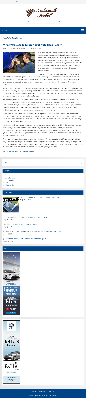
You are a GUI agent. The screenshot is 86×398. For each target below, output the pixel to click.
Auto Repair (37, 48)
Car (6, 183)
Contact (10, 2)
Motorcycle (9, 185)
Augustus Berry (24, 48)
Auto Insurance (10, 178)
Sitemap (19, 2)
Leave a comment (12, 152)
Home (3, 2)
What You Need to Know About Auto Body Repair (32, 44)
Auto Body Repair (28, 152)
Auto (7, 175)
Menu (4, 30)
